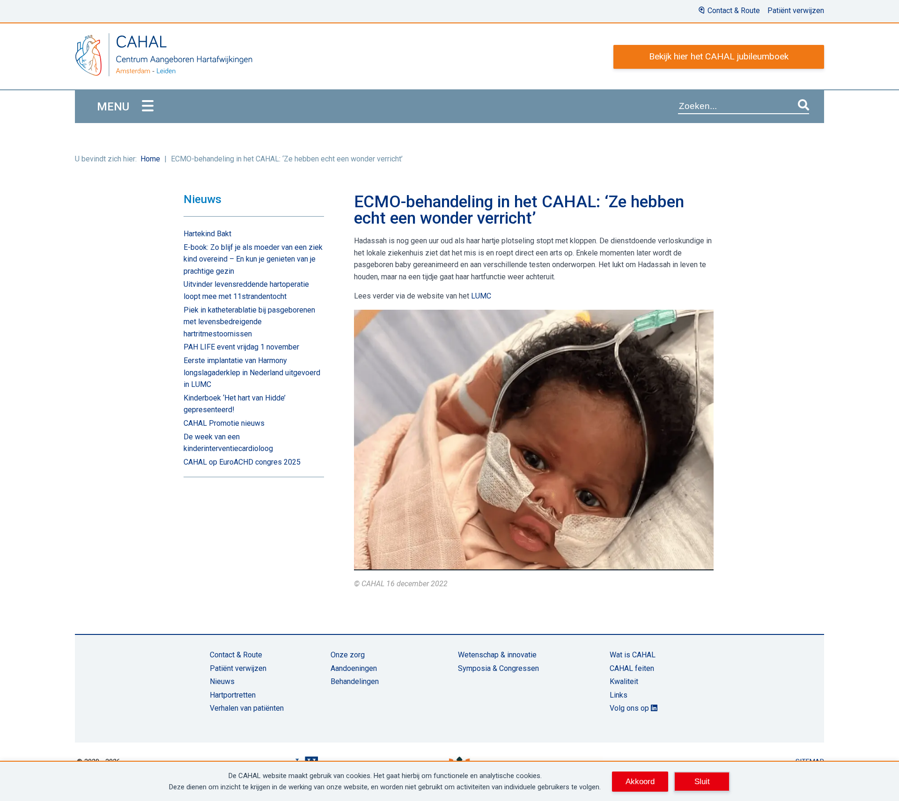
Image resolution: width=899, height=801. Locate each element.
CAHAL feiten (632, 668)
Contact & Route (733, 10)
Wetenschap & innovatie (497, 654)
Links (618, 695)
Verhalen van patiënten (247, 708)
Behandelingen (355, 681)
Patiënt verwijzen (795, 10)
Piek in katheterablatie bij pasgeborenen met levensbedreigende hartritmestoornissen (249, 322)
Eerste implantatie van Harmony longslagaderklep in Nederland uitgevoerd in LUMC (252, 372)
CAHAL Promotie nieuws (224, 423)
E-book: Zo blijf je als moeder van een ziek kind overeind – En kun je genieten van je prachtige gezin (253, 259)
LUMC (480, 295)
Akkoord (640, 781)
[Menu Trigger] (148, 106)
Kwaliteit (624, 681)
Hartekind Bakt (207, 233)
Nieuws (222, 681)
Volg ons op (630, 708)
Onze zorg (348, 654)
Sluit (702, 781)
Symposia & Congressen (498, 668)
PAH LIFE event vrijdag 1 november (241, 346)
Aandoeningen (354, 668)
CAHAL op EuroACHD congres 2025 (242, 462)
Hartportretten (233, 695)
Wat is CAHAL (633, 654)
